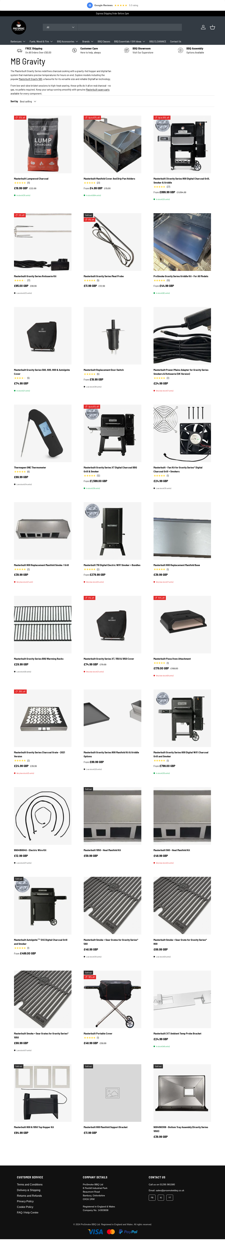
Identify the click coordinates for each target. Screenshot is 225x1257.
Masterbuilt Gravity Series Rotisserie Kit (35, 276)
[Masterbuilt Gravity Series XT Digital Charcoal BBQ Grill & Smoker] (112, 433)
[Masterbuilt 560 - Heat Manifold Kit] (182, 816)
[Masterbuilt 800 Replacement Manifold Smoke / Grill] (42, 531)
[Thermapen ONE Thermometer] (42, 433)
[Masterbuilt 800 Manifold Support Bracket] (112, 1093)
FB (152, 1197)
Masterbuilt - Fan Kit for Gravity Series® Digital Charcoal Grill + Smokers (178, 469)
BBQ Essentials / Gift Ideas (127, 41)
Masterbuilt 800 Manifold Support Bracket (105, 1127)
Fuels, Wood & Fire (39, 41)
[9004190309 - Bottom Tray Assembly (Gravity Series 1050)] (182, 1093)
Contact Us (175, 41)
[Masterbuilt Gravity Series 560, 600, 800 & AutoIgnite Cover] (42, 336)
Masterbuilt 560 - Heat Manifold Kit (172, 850)
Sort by (14, 101)
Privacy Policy (25, 1201)
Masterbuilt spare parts (98, 89)
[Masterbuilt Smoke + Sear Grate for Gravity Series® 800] (182, 905)
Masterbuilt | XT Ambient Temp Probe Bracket (177, 1033)
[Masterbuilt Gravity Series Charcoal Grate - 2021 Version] (42, 718)
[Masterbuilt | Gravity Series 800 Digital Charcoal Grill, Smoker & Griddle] (182, 144)
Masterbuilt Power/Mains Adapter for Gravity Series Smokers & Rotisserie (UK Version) (181, 371)
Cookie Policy (25, 1207)
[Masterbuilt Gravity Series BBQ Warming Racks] (42, 624)
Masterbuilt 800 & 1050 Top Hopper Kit (34, 1127)
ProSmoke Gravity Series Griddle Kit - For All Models (181, 276)
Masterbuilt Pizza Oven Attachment (172, 658)
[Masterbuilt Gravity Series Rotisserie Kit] (42, 242)
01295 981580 (167, 1184)
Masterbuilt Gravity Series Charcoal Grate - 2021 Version (39, 754)
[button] (212, 27)
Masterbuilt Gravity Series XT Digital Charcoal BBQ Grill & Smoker (110, 469)
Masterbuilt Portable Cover (98, 1033)
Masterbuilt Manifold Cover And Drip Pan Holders (109, 178)
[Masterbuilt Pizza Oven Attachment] (182, 624)
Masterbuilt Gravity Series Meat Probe (104, 276)
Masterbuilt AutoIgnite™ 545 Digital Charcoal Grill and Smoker (40, 941)
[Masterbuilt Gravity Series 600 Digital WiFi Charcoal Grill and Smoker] (182, 718)
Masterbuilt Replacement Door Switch (104, 369)
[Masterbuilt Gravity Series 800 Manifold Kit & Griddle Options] (112, 718)
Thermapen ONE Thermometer (30, 467)
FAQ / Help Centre (27, 1212)
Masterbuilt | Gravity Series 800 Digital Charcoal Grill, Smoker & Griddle (182, 180)
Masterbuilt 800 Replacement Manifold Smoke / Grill (41, 565)
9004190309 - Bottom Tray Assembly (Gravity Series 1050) (181, 1129)
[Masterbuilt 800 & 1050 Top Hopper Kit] (42, 1093)
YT (170, 1197)
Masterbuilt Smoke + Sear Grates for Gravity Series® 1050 (41, 1035)
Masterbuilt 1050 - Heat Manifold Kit (102, 850)
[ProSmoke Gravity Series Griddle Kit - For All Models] (182, 242)
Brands (86, 41)
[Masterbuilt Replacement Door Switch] (112, 336)
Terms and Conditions (29, 1184)
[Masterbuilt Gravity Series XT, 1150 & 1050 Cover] (112, 624)
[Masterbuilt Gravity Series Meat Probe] (112, 242)
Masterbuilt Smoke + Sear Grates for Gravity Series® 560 (111, 941)
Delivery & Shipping (28, 1190)
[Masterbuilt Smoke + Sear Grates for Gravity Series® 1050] (42, 999)
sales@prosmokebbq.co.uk (170, 1190)
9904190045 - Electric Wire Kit (30, 850)
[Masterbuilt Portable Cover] (112, 999)
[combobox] (112, 27)
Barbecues (16, 41)
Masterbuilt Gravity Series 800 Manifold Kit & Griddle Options (111, 754)
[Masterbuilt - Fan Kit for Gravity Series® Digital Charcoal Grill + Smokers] (182, 433)
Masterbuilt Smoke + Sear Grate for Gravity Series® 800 (180, 941)
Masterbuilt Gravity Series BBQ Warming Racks (38, 658)
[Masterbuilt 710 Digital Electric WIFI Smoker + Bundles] (112, 531)
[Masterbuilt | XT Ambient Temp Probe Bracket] (182, 999)
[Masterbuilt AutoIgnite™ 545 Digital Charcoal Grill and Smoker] (42, 905)
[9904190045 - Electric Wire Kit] (42, 816)
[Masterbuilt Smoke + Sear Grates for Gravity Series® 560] (112, 905)
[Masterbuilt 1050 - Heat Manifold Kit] (112, 816)
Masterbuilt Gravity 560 (30, 78)
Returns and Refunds (29, 1195)
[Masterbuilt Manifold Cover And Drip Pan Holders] (112, 144)
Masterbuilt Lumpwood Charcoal (31, 178)
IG (161, 1197)
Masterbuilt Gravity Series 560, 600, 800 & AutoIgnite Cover (42, 371)
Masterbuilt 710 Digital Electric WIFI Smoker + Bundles (112, 565)
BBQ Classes (104, 41)
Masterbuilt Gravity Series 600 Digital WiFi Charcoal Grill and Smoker (181, 754)
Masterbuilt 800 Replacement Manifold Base (177, 565)
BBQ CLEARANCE (157, 41)
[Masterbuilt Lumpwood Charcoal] (42, 144)
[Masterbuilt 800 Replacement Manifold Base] (182, 531)
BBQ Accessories (65, 41)
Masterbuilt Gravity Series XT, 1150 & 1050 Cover (109, 658)
